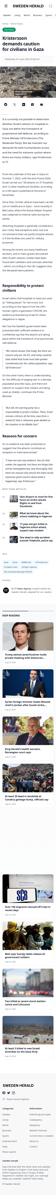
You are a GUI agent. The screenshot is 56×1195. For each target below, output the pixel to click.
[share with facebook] (32, 104)
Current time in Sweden (41, 1135)
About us (34, 1141)
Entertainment (9, 1141)
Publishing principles (40, 1114)
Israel (15, 562)
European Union (10, 567)
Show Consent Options (18, 1099)
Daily (4, 1146)
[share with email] (41, 104)
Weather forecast (38, 1130)
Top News (9, 29)
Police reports (9, 1151)
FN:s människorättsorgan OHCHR (18, 572)
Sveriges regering (29, 567)
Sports (49, 15)
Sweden (7, 15)
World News (17, 23)
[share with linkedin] (23, 104)
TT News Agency (22, 588)
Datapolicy (35, 1125)
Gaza (6, 562)
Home (5, 23)
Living (17, 15)
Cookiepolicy (36, 1119)
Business (37, 15)
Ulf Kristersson (41, 562)
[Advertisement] (28, 843)
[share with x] (14, 104)
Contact (33, 1146)
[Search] (51, 6)
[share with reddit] (5, 104)
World (27, 15)
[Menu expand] (6, 6)
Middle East (26, 562)
